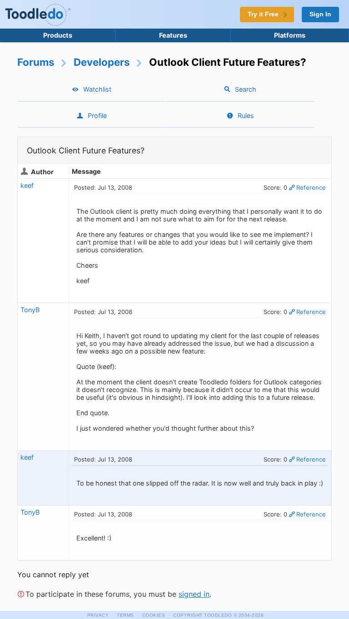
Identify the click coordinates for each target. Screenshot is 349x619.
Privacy (98, 615)
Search (245, 89)
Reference (311, 187)
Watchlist (97, 89)
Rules (246, 115)
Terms (125, 615)
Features (173, 35)
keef (27, 185)
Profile (97, 115)
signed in (194, 594)
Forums (36, 62)
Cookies (153, 615)
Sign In (320, 14)
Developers (102, 62)
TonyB (30, 310)
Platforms (289, 35)
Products (57, 35)
